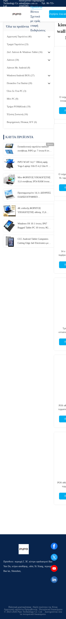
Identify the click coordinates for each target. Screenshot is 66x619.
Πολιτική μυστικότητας (19, 607)
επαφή (34, 25)
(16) (24, 52)
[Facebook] (54, 546)
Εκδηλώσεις (37, 30)
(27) (21, 75)
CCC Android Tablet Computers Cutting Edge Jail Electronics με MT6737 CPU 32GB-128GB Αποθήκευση (33, 241)
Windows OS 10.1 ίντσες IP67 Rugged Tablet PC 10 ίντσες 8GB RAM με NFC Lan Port (34, 226)
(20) (19, 83)
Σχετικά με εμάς (35, 18)
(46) (19, 36)
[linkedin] (54, 579)
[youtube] (54, 568)
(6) (22, 122)
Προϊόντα (36, 7)
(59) (13, 60)
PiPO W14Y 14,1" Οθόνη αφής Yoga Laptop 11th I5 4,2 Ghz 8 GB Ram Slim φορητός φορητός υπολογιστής (34, 164)
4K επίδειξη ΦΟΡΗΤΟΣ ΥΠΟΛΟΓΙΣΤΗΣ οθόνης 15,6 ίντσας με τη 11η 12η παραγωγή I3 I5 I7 (34, 210)
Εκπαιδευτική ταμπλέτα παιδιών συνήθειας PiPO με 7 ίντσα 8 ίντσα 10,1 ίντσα (35, 149)
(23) (17, 44)
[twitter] (54, 557)
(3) (16, 91)
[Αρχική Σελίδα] (16, 14)
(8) (18, 67)
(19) (18, 106)
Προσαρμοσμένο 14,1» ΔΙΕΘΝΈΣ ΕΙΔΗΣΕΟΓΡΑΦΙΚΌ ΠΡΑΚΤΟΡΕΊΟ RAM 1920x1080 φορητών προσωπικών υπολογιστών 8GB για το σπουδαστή (35, 195)
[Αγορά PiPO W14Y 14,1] (9, 164)
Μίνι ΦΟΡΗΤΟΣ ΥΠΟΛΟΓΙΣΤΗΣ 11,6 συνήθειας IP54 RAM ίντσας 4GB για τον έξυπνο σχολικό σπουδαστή (34, 180)
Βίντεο (34, 11)
